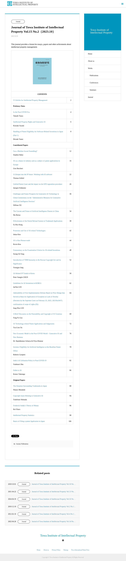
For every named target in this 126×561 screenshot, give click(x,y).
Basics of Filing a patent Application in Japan (29, 421)
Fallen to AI (17, 370)
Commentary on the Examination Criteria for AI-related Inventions (36, 250)
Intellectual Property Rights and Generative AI (29, 122)
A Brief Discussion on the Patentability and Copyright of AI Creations (37, 314)
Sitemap (65, 550)
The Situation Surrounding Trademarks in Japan (30, 386)
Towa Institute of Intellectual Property (63, 535)
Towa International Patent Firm (80, 550)
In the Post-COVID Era (21, 112)
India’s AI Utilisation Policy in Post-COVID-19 (29, 360)
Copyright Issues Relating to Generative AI (28, 396)
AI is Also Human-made (21, 240)
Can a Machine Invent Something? (25, 151)
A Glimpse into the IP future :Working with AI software (32, 174)
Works (90, 68)
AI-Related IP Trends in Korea (24, 273)
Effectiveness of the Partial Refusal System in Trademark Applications (37, 221)
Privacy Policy (56, 550)
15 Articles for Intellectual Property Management (30, 100)
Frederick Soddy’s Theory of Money (26, 406)
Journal (90, 97)
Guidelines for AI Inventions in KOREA (27, 283)
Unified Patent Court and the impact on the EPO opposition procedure (37, 184)
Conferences (94, 83)
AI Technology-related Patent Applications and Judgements (33, 324)
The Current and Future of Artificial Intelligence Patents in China (36, 211)
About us (91, 61)
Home (90, 54)
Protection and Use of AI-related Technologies (29, 231)
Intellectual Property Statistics (23, 415)
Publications (94, 75)
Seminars (93, 90)
